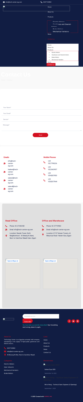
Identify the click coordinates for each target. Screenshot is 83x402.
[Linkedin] (77, 321)
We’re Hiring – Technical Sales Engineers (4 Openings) (61, 384)
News (49, 62)
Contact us (51, 64)
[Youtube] (73, 321)
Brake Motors (58, 29)
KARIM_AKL (48, 396)
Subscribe (27, 321)
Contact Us (47, 352)
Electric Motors (59, 22)
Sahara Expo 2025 (50, 369)
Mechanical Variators (61, 31)
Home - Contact (6, 80)
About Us (50, 47)
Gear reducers (9, 367)
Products (50, 50)
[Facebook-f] (69, 321)
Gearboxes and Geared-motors (61, 25)
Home (49, 45)
